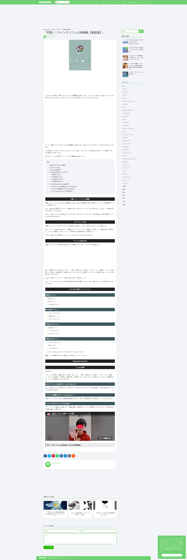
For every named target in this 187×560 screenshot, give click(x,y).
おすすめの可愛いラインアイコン (59, 172)
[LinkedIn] (61, 456)
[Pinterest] (53, 456)
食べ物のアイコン (57, 177)
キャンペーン (126, 125)
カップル (125, 116)
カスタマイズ (103, 2)
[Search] (68, 2)
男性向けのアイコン (58, 181)
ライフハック (126, 180)
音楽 (124, 204)
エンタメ (125, 104)
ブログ (124, 2)
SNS (124, 86)
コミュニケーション (115, 2)
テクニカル (126, 147)
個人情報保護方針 (53, 558)
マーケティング (127, 177)
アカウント (126, 92)
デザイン (125, 156)
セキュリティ (126, 140)
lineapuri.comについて (71, 558)
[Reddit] (73, 456)
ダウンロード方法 (55, 167)
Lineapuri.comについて (144, 2)
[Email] (69, 456)
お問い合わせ (132, 2)
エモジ (124, 98)
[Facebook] (45, 456)
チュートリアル (127, 144)
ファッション (126, 165)
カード (124, 107)
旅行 (124, 195)
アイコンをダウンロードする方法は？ (63, 191)
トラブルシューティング (86, 2)
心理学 (124, 186)
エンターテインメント (128, 101)
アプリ (124, 95)
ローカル (125, 183)
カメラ (124, 119)
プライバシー (126, 168)
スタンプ (125, 138)
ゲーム (124, 131)
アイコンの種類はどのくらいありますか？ (64, 189)
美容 (124, 198)
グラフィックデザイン (128, 128)
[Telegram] (65, 456)
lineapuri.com (50, 36)
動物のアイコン (57, 174)
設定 (124, 201)
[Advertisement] (93, 17)
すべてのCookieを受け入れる (171, 555)
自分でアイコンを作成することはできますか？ (65, 186)
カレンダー (126, 122)
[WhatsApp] (57, 456)
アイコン (125, 89)
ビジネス (125, 162)
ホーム (76, 2)
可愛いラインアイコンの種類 (57, 165)
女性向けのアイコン (58, 179)
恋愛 (96, 2)
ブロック (125, 174)
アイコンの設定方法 (55, 170)
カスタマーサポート (128, 110)
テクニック (126, 150)
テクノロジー (126, 153)
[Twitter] (49, 456)
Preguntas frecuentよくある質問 (59, 184)
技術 (124, 192)
